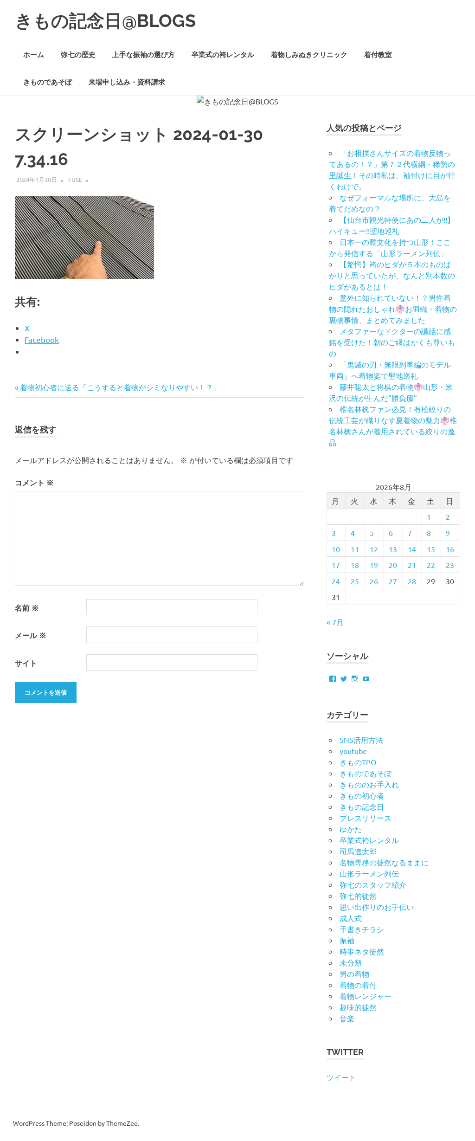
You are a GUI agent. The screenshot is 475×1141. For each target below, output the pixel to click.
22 (431, 564)
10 (336, 549)
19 (374, 564)
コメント (34, 482)
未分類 (351, 962)
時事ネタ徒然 (362, 951)
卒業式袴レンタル (369, 839)
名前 (27, 607)
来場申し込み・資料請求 (127, 82)
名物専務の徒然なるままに (384, 862)
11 (355, 549)
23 (450, 564)
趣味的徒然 (358, 1007)
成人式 (351, 917)
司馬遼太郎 (358, 851)
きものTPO (358, 762)
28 (412, 581)
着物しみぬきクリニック (309, 55)
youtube (353, 750)
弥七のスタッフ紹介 (373, 884)
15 (431, 549)
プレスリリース (366, 817)
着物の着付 (358, 984)
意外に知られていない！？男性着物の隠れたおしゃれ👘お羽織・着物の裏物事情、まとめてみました (393, 308)
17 (336, 564)
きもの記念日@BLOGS (105, 20)
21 (412, 564)
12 (374, 549)
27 (393, 581)
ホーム (33, 55)
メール (30, 635)
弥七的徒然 (358, 895)
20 (393, 564)
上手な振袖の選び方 (143, 55)
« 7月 (335, 621)
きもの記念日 (362, 806)
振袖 (347, 940)
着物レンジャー (366, 995)
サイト (26, 663)
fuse (75, 179)
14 (412, 549)
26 (374, 581)
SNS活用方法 (361, 739)
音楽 (347, 1018)
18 (355, 564)
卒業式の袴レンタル (223, 55)
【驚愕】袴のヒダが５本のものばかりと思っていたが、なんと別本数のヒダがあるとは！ (392, 275)
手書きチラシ (362, 929)
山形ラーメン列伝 (369, 873)
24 (336, 581)
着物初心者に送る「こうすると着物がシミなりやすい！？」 (119, 387)
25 (355, 581)
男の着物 (354, 973)
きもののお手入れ (369, 784)
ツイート (341, 1077)
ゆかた (351, 828)
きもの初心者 (362, 795)
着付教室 (378, 55)
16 (450, 549)
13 (393, 549)
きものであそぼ (47, 82)
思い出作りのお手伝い (377, 906)
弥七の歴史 (78, 55)
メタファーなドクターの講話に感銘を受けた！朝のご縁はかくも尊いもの (392, 342)
